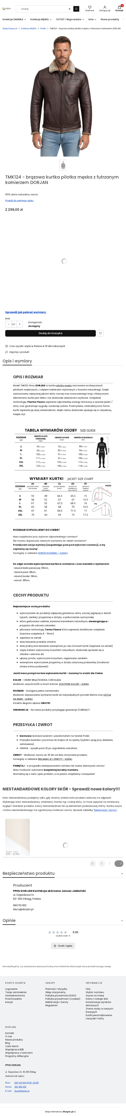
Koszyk (9, 1002)
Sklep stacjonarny (55, 992)
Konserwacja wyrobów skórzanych (98, 1003)
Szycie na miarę (95, 995)
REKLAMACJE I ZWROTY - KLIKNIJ (55, 759)
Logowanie (11, 989)
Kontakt (9, 1033)
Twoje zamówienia (15, 992)
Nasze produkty (14, 1039)
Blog (7, 1043)
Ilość (7, 318)
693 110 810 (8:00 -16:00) (22, 1083)
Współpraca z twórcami (18, 1052)
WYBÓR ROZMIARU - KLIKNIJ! (53, 553)
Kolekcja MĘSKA (28, 28)
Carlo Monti (11, 1046)
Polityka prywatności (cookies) (62, 998)
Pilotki (43, 28)
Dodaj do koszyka (50, 333)
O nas (8, 1036)
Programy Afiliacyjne (17, 1056)
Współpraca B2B (14, 1049)
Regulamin (51, 1005)
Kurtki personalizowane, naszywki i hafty (99, 1017)
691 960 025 (15, 1087)
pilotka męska (64, 385)
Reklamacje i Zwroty (56, 1002)
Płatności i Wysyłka (56, 989)
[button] (76, 9)
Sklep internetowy (59, 1111)
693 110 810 (19, 905)
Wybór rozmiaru (95, 992)
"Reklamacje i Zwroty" (105, 810)
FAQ (88, 989)
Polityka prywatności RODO (60, 995)
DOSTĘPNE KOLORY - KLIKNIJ (74, 684)
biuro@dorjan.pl (23, 909)
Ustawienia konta (15, 995)
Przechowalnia (13, 998)
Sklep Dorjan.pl (10, 28)
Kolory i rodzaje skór (97, 998)
